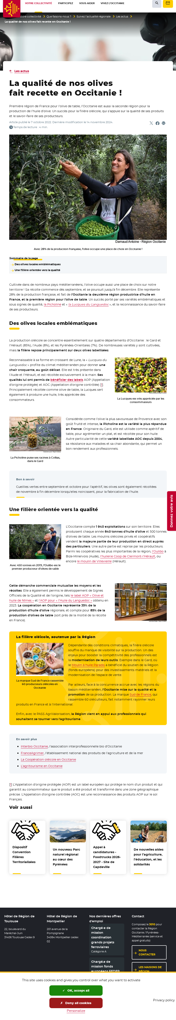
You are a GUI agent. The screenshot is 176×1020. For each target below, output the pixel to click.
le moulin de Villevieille (94, 561)
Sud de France (140, 694)
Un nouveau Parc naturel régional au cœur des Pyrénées (66, 857)
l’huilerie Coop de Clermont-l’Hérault (127, 556)
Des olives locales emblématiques (37, 264)
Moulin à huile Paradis (88, 665)
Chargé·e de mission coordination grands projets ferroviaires (102, 937)
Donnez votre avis (171, 511)
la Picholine (52, 304)
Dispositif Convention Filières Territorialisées (23, 854)
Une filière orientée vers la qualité (37, 270)
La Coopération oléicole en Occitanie (48, 759)
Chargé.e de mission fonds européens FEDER (105, 966)
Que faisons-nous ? (59, 16)
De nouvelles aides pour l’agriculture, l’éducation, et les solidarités (148, 857)
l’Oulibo (158, 551)
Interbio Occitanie (34, 746)
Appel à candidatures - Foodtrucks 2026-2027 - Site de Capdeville (107, 857)
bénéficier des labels (66, 380)
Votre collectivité (30, 16)
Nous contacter (147, 952)
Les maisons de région (150, 969)
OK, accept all (78, 990)
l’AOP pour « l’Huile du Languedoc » (65, 600)
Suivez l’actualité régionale (94, 16)
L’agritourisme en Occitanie (41, 766)
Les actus (122, 16)
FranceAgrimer (32, 753)
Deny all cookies (77, 1003)
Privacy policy (164, 1000)
